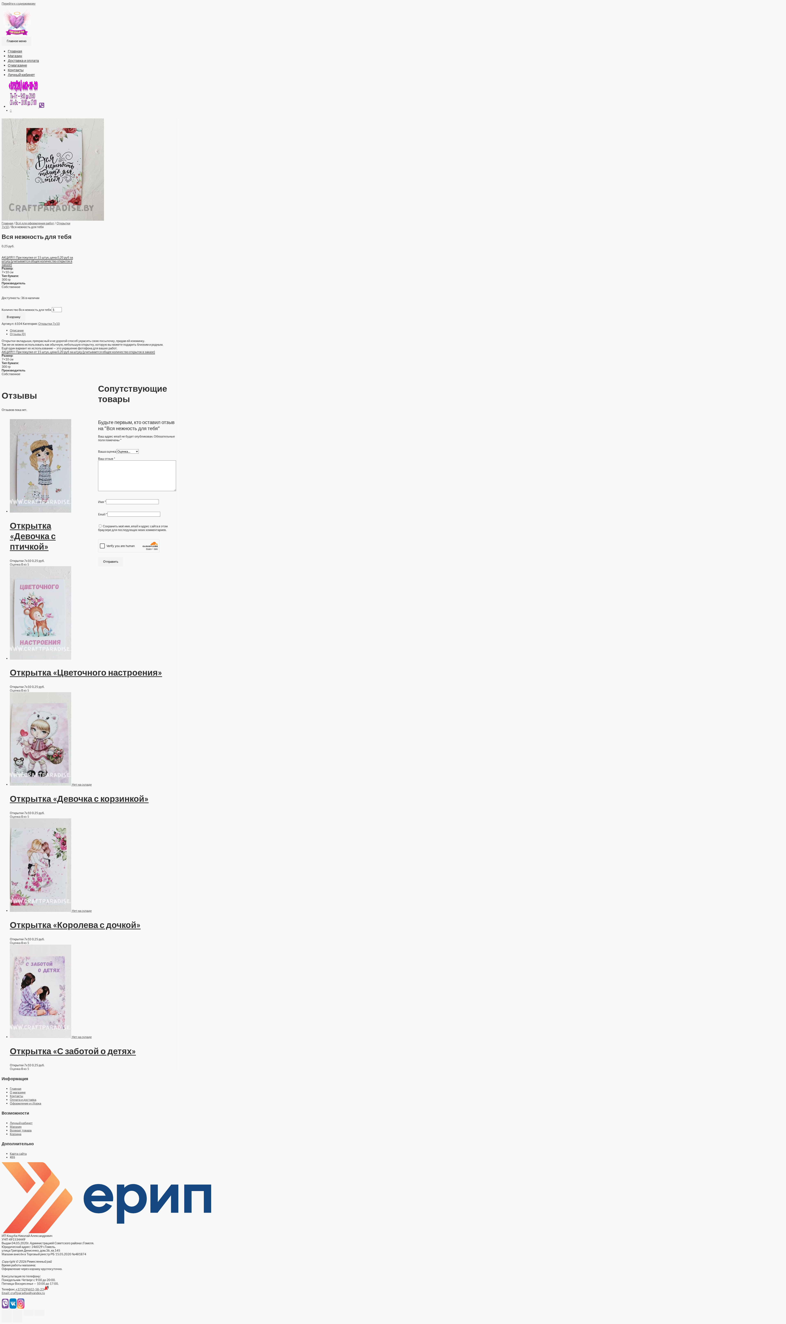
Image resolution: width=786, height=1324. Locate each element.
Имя (102, 502)
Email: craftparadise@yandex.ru (23, 1293)
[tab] (93, 330)
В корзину (13, 317)
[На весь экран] (28, 1312)
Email (102, 514)
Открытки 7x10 (49, 323)
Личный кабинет (21, 74)
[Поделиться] (17, 1312)
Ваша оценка (107, 451)
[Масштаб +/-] (39, 1312)
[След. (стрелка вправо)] (17, 1319)
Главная (15, 51)
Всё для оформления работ (35, 223)
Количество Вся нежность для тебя (26, 310)
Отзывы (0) (18, 334)
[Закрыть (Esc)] (7, 1312)
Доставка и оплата (23, 60)
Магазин (15, 56)
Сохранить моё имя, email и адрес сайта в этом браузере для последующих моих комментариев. (133, 528)
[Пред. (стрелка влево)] (7, 1319)
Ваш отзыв (106, 458)
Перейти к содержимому (19, 3)
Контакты (16, 70)
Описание (17, 330)
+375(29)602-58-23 (29, 1289)
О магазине (17, 65)
